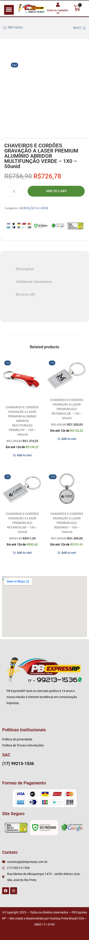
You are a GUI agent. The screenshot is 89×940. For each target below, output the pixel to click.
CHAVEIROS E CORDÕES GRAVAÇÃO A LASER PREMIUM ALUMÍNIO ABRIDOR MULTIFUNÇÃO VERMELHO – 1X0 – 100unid (22, 421)
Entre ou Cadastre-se (57, 11)
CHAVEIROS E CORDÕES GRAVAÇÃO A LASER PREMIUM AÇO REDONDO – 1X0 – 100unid (66, 523)
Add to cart (56, 191)
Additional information (34, 281)
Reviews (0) (25, 294)
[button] (9, 10)
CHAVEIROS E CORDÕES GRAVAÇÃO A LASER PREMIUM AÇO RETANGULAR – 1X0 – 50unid (66, 409)
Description (25, 269)
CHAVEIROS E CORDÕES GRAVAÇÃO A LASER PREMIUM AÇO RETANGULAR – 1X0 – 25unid (22, 523)
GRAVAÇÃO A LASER (33, 208)
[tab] (44, 269)
